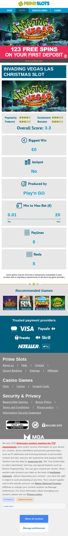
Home (9, 10)
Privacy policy (45, 407)
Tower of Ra (26, 309)
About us (8, 365)
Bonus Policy (43, 402)
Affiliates (52, 370)
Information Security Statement (22, 413)
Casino (57, 10)
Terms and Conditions (16, 407)
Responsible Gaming (15, 402)
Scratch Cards (39, 10)
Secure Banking (12, 370)
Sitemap (35, 370)
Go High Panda (42, 309)
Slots (22, 10)
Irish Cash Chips (58, 309)
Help (24, 365)
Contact (39, 365)
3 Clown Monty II (10, 309)
